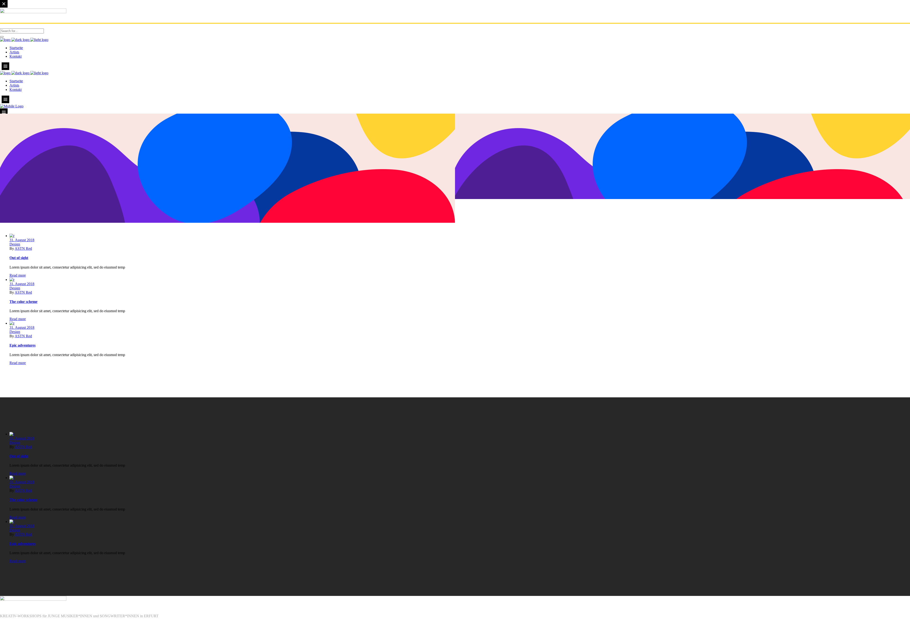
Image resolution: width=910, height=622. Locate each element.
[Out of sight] (11, 236)
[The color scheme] (11, 280)
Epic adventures (22, 345)
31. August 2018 (21, 240)
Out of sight (18, 258)
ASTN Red (23, 248)
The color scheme (23, 302)
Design (14, 244)
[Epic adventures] (11, 323)
